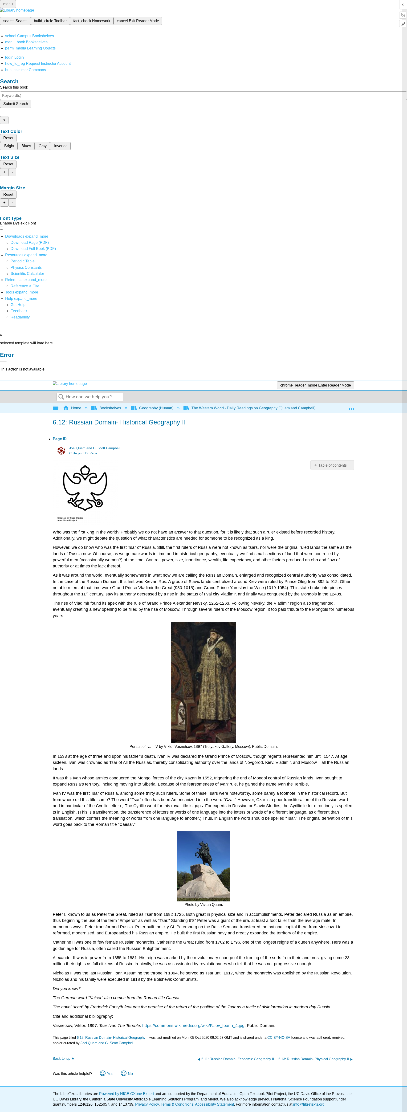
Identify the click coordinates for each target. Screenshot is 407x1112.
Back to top (61, 1058)
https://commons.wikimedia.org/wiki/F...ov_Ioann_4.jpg (193, 1025)
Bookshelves (110, 408)
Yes (110, 1074)
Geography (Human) (156, 408)
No (130, 1074)
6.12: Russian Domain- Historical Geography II (112, 1037)
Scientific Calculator (27, 274)
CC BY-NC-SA (279, 1037)
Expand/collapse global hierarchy (58, 408)
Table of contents (332, 465)
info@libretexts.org (308, 1104)
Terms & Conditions (177, 1104)
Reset (8, 138)
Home (76, 408)
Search (61, 397)
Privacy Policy (147, 1104)
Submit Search (15, 104)
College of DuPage (83, 453)
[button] (19, 311)
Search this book (14, 87)
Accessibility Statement (214, 1104)
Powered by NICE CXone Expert (127, 1094)
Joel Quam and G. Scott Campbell (94, 448)
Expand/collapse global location (351, 406)
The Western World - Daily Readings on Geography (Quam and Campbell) (253, 408)
